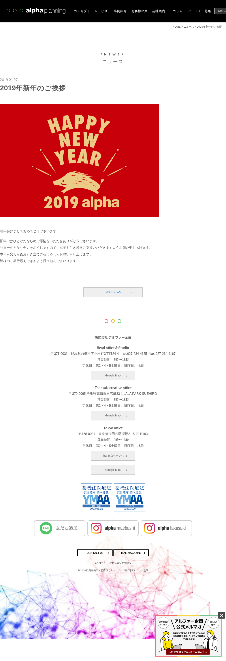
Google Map (113, 375)
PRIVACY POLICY (120, 563)
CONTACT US (95, 553)
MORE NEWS (113, 292)
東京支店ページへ (113, 456)
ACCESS (100, 563)
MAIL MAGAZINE (131, 553)
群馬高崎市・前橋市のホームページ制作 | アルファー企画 (117, 570)
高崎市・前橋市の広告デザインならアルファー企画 (36, 11)
